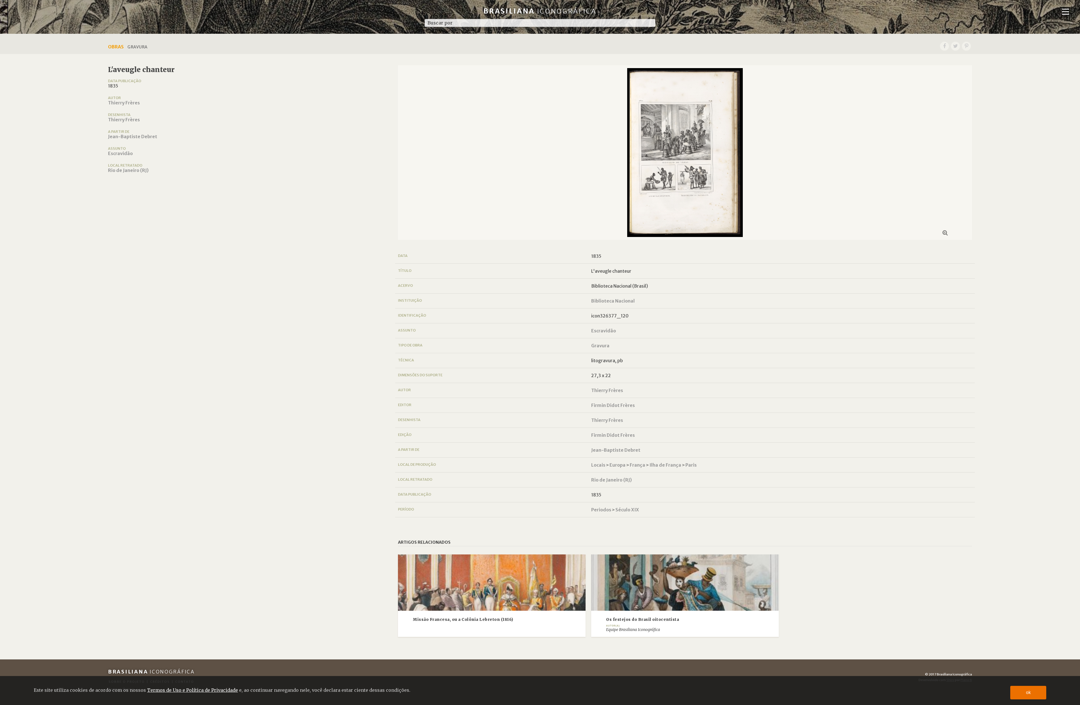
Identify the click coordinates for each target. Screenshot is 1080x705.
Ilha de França (665, 465)
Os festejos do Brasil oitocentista (642, 619)
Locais (598, 465)
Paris (691, 465)
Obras (116, 47)
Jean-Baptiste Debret (132, 136)
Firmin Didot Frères (613, 405)
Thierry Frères (124, 103)
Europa (617, 465)
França (637, 465)
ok (1028, 692)
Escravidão (120, 153)
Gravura (600, 345)
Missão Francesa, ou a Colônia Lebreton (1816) (463, 619)
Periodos (601, 509)
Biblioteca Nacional (613, 301)
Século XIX (627, 509)
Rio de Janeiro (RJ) (128, 170)
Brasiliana (540, 11)
